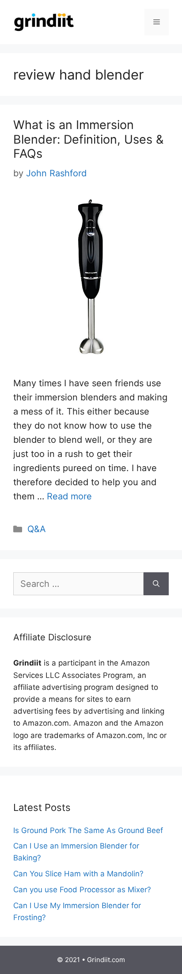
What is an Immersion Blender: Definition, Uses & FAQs (88, 139)
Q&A (36, 529)
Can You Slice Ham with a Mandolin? (78, 873)
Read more (69, 496)
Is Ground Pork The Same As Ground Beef (88, 830)
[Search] (156, 583)
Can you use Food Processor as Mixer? (82, 889)
